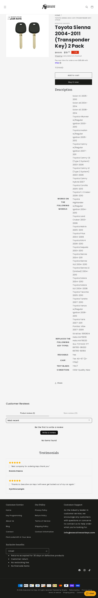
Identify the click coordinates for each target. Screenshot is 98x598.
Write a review (49, 432)
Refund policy (74, 590)
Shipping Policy (41, 526)
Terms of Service (42, 521)
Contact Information (44, 532)
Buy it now (73, 82)
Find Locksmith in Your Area (18, 537)
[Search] (86, 7)
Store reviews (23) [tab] (70, 413)
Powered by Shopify (60, 590)
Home (57, 15)
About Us (10, 521)
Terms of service (55, 592)
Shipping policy (69, 592)
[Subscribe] (46, 551)
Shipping (58, 56)
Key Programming (14, 515)
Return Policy (41, 515)
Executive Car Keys (30, 590)
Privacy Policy (41, 510)
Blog (8, 526)
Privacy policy (87, 590)
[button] (5, 7)
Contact (10, 532)
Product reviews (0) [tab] (27, 413)
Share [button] (60, 383)
